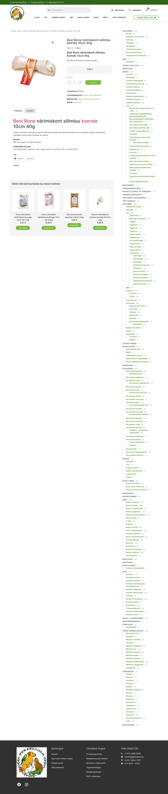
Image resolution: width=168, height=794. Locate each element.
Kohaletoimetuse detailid (97, 758)
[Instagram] (26, 784)
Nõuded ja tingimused (95, 763)
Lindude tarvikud (133, 99)
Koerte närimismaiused (135, 515)
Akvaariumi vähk (133, 380)
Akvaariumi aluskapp (134, 436)
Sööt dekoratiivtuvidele (139, 161)
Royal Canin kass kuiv (135, 486)
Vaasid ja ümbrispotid (135, 568)
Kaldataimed (128, 725)
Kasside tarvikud (133, 577)
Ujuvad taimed (139, 271)
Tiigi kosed (133, 215)
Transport (130, 680)
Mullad (128, 331)
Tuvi (127, 106)
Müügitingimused (93, 772)
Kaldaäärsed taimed (141, 265)
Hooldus (129, 524)
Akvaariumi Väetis (133, 396)
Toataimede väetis (133, 49)
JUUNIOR (133, 134)
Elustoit (129, 674)
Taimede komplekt (140, 274)
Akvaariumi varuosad (135, 399)
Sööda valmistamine (134, 471)
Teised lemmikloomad (132, 631)
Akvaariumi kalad (133, 439)
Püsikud (132, 312)
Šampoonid (130, 546)
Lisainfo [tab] (30, 111)
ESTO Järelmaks (93, 776)
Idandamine (138, 324)
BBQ (127, 288)
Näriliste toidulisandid (135, 661)
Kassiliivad (130, 605)
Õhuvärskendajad (131, 621)
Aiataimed (130, 303)
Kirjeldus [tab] (18, 111)
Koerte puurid (131, 555)
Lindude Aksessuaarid (135, 84)
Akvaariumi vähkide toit (139, 383)
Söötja (132, 296)
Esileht (13, 31)
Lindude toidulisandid (134, 96)
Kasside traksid (132, 602)
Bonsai (128, 33)
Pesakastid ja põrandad (139, 146)
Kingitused (127, 68)
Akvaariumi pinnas (133, 387)
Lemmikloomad (58, 17)
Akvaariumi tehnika (134, 418)
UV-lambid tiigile (136, 240)
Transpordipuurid (131, 188)
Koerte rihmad (131, 505)
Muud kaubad (128, 565)
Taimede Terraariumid (135, 37)
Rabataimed (128, 185)
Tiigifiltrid (133, 225)
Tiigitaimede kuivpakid (142, 281)
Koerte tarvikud (132, 552)
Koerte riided (131, 518)
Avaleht (54, 754)
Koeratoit (129, 543)
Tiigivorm (133, 231)
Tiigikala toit (134, 237)
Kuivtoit (129, 693)
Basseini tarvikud (133, 328)
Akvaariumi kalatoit (134, 371)
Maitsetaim (134, 315)
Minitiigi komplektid (137, 219)
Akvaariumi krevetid (134, 412)
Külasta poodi (57, 763)
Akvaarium (127, 368)
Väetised (129, 210)
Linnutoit (129, 74)
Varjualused (131, 708)
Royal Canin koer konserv (136, 490)
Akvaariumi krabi (133, 424)
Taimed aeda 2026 (130, 65)
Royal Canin (128, 481)
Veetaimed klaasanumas (134, 198)
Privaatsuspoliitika (94, 754)
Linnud (125, 72)
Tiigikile (132, 222)
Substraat (130, 715)
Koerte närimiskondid (31, 31)
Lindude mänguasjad (134, 80)
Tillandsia (130, 43)
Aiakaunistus (131, 300)
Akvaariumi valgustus (135, 377)
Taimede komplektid (131, 195)
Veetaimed (137, 262)
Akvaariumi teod (133, 402)
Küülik (128, 352)
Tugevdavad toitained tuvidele (142, 176)
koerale (89, 121)
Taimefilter (137, 268)
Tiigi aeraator (135, 244)
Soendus (129, 683)
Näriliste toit (131, 649)
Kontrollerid (130, 702)
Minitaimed (130, 46)
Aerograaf (130, 62)
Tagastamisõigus (93, 767)
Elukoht (129, 687)
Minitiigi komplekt (140, 277)
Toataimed (127, 31)
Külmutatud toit (135, 374)
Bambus (132, 318)
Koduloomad (83, 17)
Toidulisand (130, 668)
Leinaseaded (131, 627)
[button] (53, 42)
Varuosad (130, 712)
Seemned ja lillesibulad (138, 321)
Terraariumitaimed (133, 718)
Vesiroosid (137, 256)
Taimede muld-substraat (136, 55)
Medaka (132, 445)
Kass (124, 572)
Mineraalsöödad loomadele (137, 362)
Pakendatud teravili (134, 355)
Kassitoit (129, 574)
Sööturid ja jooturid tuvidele (140, 164)
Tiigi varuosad (135, 247)
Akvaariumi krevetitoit (138, 414)
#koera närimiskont (92, 99)
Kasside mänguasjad (134, 593)
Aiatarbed (127, 204)
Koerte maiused (132, 502)
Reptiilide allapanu (133, 690)
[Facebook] (19, 784)
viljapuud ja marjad (137, 306)
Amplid (132, 340)
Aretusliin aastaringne (138, 125)
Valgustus (130, 699)
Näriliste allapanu (133, 658)
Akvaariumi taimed (133, 427)
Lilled (37, 17)
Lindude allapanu (133, 87)
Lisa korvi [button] (48, 228)
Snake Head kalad (136, 442)
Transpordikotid (132, 540)
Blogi (96, 17)
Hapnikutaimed (129, 496)
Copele (125, 459)
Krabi (128, 721)
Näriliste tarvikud (133, 639)
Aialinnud (130, 291)
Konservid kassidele (134, 599)
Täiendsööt (130, 77)
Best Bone (77, 102)
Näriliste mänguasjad (134, 665)
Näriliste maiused (133, 652)
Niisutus (129, 696)
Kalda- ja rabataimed (132, 618)
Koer (19, 31)
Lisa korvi (93, 82)
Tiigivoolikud (134, 250)
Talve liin (133, 152)
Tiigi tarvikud (128, 201)
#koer (80, 99)
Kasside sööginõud (133, 589)
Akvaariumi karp (133, 390)
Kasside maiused (133, 581)
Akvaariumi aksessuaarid (136, 452)
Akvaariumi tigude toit (138, 405)
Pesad (128, 477)
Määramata (128, 493)
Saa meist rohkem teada (61, 758)
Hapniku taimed (139, 284)
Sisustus (129, 677)
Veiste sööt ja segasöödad (137, 358)
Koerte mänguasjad (134, 530)
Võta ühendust (119, 17)
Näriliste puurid (132, 655)
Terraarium (128, 671)
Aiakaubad (130, 334)
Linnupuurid (131, 93)
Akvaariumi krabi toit (134, 455)
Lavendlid (133, 309)
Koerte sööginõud (133, 512)
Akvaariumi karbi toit (138, 392)
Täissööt (129, 636)
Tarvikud (129, 40)
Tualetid (129, 596)
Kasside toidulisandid (134, 611)
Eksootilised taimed (134, 52)
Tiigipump (133, 228)
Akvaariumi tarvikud (134, 421)
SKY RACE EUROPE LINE (139, 128)
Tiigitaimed (134, 253)
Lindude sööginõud (133, 90)
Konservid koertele (133, 549)
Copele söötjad (132, 468)
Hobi (124, 59)
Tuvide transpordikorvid (139, 131)
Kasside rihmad (132, 614)
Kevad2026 (127, 559)
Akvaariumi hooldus (134, 409)
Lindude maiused (133, 102)
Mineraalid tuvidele (141, 142)
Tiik (45, 17)
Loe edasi (23, 228)
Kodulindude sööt (133, 349)
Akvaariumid (131, 449)
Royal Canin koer (133, 483)
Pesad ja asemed (133, 533)
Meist (105, 17)
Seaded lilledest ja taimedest (137, 191)
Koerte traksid (132, 527)
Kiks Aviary (127, 562)
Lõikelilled (127, 624)
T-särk (128, 521)
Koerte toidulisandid (134, 508)
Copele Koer (131, 474)
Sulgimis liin (134, 149)
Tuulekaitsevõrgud (133, 207)
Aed (71, 17)
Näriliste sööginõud (134, 646)
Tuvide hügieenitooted (138, 181)
